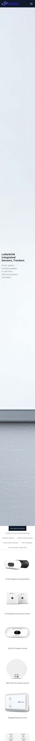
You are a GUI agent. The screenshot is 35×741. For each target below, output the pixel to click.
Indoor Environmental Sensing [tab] (17, 533)
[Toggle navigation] (31, 3)
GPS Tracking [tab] (27, 543)
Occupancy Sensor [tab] (17, 528)
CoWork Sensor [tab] (8, 538)
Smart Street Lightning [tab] (17, 547)
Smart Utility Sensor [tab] (25, 538)
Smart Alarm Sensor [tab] (10, 543)
